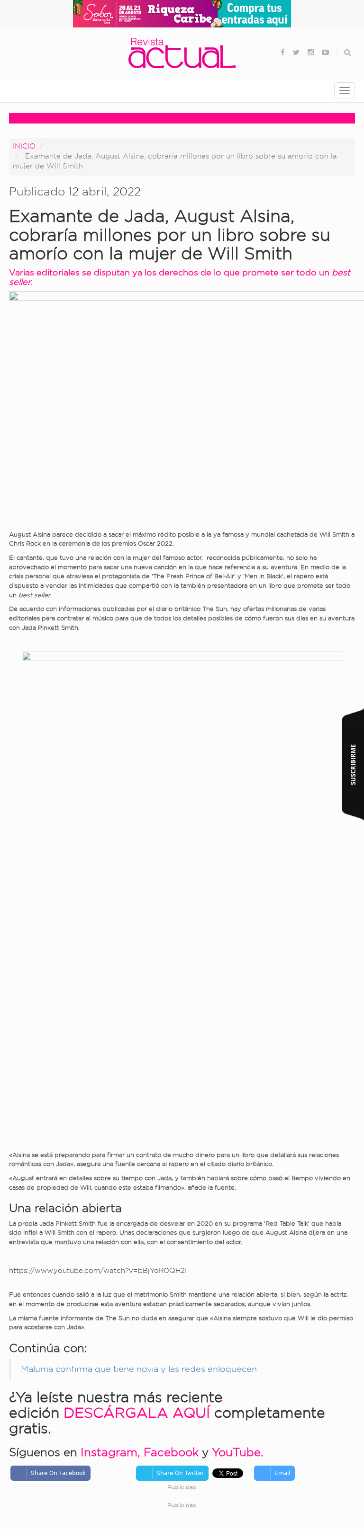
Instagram (109, 1452)
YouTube (236, 1452)
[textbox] (182, 235)
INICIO (24, 146)
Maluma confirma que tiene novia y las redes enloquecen (139, 1368)
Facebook (171, 1452)
